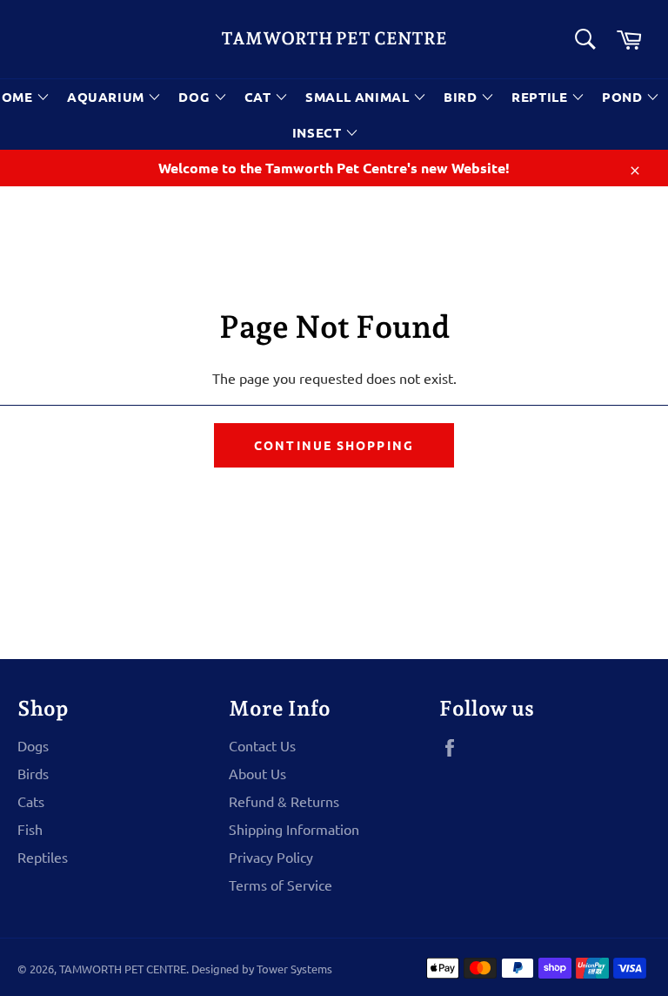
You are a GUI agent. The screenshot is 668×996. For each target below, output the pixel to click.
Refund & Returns (284, 801)
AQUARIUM (107, 96)
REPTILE (541, 96)
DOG (195, 96)
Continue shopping (334, 445)
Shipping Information (294, 829)
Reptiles (42, 856)
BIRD (462, 96)
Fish (30, 829)
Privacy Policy (271, 856)
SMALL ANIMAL (359, 96)
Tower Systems (294, 968)
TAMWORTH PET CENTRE (334, 38)
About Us (257, 773)
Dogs (33, 745)
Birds (33, 773)
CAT (259, 96)
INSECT (318, 132)
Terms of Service (280, 884)
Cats (30, 801)
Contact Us (262, 745)
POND (624, 96)
